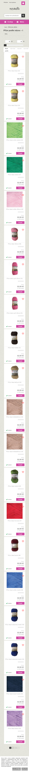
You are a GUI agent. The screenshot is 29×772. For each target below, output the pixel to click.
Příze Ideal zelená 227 (14, 174)
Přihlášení (6, 2)
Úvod (5, 27)
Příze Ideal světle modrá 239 (14, 590)
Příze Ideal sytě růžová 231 (15, 278)
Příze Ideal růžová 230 (14, 244)
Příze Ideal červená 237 (14, 521)
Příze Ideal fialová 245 (14, 728)
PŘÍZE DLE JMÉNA (12, 27)
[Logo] (14, 9)
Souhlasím (24, 769)
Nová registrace (12, 2)
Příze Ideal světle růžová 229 (14, 209)
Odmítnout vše (16, 769)
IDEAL (6, 33)
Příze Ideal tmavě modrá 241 (14, 694)
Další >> (17, 747)
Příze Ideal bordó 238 (14, 555)
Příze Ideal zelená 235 (14, 486)
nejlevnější (12, 48)
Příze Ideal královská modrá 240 (14, 624)
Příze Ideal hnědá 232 (14, 347)
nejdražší (19, 48)
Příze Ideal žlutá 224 (14, 71)
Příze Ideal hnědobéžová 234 (14, 417)
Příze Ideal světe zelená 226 (14, 140)
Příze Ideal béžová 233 (14, 382)
